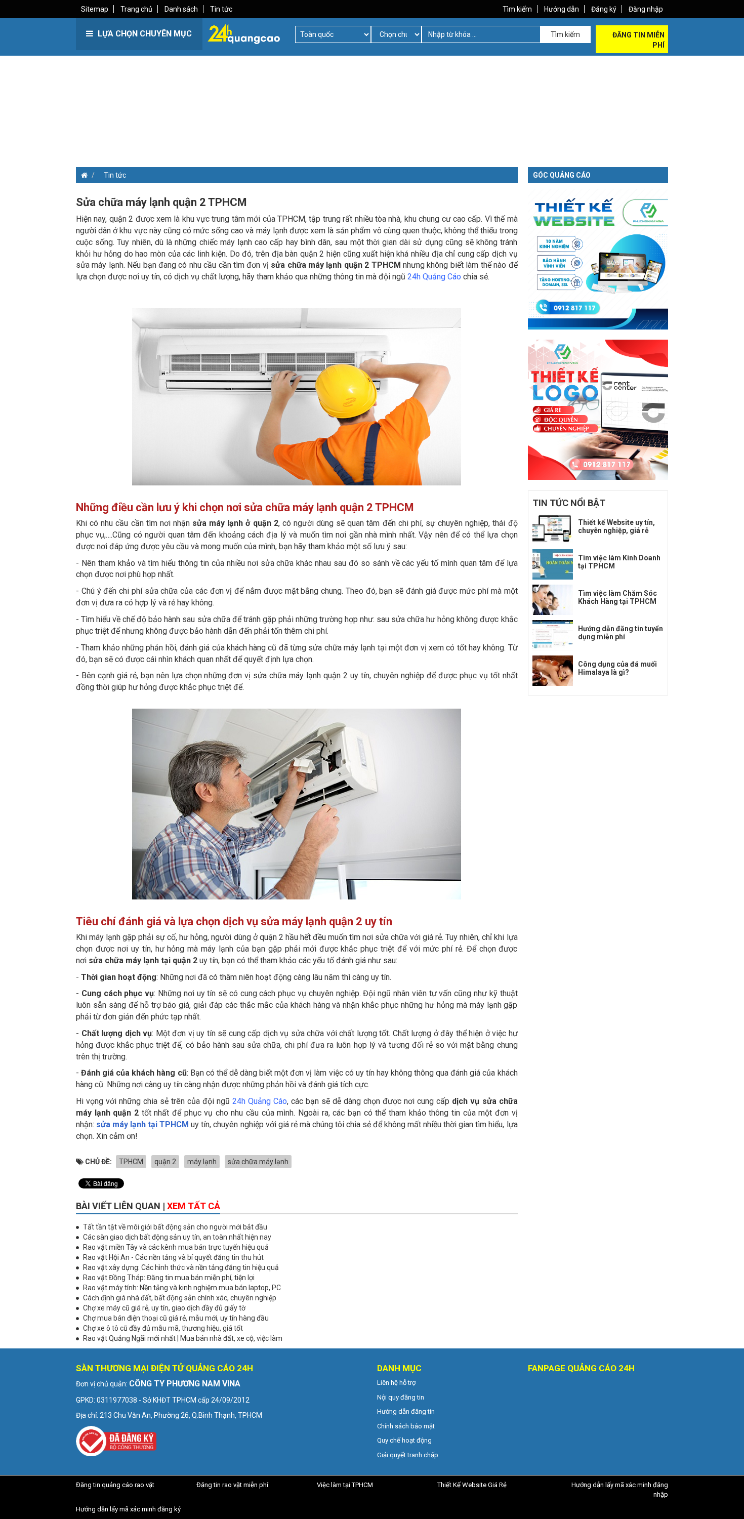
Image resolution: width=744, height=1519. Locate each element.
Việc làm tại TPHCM (345, 1485)
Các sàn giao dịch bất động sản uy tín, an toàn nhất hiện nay (177, 1237)
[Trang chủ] (82, 175)
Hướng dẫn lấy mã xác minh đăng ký (128, 1509)
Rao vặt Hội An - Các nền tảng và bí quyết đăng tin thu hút (173, 1257)
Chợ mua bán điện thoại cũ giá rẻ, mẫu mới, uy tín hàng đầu (176, 1318)
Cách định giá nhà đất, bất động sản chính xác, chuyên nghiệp (179, 1298)
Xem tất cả (193, 1206)
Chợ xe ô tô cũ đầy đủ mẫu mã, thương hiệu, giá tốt (163, 1328)
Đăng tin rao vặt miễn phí (232, 1485)
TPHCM (131, 1162)
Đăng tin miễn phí (638, 40)
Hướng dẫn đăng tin (406, 1411)
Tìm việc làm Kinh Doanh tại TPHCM (619, 561)
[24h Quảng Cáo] (244, 33)
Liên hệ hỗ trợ (396, 1382)
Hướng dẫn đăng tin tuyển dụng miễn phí (620, 632)
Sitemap (94, 9)
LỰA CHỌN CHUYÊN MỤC (144, 33)
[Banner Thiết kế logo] (598, 409)
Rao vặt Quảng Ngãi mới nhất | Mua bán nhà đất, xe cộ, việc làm (182, 1338)
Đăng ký (603, 9)
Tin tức (221, 9)
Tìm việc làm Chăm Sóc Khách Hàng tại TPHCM (617, 597)
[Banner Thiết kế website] (598, 259)
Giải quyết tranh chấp (407, 1455)
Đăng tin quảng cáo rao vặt (115, 1485)
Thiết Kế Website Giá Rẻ (472, 1485)
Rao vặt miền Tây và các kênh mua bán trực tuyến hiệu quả (176, 1247)
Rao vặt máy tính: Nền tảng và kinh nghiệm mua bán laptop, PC (182, 1288)
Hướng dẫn (561, 9)
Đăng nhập (646, 9)
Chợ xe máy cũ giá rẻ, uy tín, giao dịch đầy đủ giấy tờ (164, 1308)
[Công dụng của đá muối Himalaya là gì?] (552, 670)
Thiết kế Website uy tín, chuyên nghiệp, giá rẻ (616, 526)
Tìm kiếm (517, 9)
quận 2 (165, 1162)
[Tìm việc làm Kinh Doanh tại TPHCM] (552, 564)
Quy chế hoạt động (404, 1440)
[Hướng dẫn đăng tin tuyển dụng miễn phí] (552, 635)
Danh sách (181, 9)
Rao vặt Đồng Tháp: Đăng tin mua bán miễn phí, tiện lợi (169, 1278)
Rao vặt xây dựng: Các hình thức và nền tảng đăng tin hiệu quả (181, 1267)
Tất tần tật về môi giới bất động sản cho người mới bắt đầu (175, 1227)
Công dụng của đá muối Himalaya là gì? (617, 668)
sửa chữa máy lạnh (258, 1162)
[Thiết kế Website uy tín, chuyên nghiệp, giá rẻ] (552, 529)
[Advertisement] (222, 126)
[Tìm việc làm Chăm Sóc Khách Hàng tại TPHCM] (552, 600)
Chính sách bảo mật (406, 1426)
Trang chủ (136, 9)
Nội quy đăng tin (400, 1397)
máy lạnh (202, 1162)
